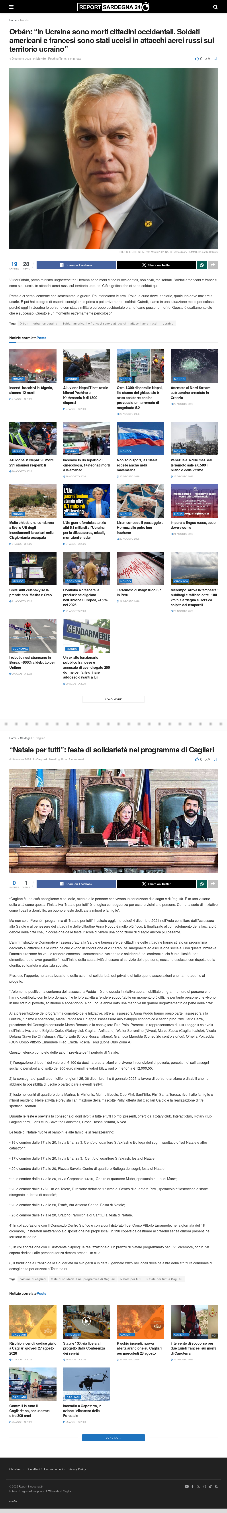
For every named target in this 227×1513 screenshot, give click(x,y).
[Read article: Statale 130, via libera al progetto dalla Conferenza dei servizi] (86, 1322)
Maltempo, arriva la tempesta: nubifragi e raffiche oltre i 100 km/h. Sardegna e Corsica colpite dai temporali (194, 597)
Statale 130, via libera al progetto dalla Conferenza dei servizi (84, 1348)
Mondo (24, 20)
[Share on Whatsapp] (202, 265)
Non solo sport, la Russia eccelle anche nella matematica (137, 464)
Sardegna (26, 738)
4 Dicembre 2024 (20, 58)
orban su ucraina (45, 323)
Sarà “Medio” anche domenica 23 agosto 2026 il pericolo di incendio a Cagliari (139, 1475)
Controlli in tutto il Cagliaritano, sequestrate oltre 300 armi (29, 1410)
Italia (178, 513)
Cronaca (181, 581)
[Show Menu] (11, 6)
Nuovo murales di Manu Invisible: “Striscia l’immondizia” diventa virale (139, 1410)
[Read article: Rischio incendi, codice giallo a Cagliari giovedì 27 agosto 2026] (33, 1322)
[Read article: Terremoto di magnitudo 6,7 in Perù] (140, 568)
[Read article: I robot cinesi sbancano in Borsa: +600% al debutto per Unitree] (33, 636)
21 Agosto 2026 (183, 533)
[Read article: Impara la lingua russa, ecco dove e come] (194, 501)
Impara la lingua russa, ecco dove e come (193, 525)
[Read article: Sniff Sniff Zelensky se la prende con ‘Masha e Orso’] (33, 568)
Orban (24, 323)
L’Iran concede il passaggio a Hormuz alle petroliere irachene (140, 527)
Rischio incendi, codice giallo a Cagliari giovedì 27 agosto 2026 (32, 1348)
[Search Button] (215, 6)
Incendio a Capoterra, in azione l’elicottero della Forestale (82, 1410)
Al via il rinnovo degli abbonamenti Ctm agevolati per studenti (193, 1410)
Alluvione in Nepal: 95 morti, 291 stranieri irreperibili (31, 462)
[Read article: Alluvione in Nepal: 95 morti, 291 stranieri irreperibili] (33, 438)
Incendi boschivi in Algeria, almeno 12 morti (31, 390)
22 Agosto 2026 (129, 538)
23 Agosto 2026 (129, 1489)
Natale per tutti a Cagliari (164, 1279)
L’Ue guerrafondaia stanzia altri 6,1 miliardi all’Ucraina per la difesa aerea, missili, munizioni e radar (84, 530)
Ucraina (168, 323)
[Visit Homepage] (113, 6)
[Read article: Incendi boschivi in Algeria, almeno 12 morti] (33, 366)
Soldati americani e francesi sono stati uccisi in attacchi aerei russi (110, 323)
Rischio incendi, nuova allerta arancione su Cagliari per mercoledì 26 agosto (139, 1348)
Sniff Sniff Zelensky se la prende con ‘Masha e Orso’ (31, 592)
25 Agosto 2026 (129, 476)
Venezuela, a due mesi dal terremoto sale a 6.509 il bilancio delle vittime (191, 464)
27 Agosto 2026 (21, 399)
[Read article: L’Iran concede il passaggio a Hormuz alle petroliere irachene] (140, 501)
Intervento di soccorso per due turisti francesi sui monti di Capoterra (193, 1348)
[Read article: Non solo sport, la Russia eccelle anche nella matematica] (140, 438)
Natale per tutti (130, 1279)
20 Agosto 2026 (183, 611)
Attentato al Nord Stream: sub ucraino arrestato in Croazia (191, 392)
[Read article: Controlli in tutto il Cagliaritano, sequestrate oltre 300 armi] (33, 1384)
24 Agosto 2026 (21, 543)
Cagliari (40, 738)
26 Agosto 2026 (183, 403)
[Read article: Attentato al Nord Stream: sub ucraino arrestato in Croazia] (194, 366)
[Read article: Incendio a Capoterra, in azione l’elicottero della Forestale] (86, 1384)
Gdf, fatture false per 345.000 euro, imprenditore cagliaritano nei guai (193, 1473)
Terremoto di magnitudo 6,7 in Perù (139, 592)
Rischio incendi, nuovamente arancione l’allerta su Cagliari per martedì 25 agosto (32, 1473)
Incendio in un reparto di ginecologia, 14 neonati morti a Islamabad (86, 464)
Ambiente (127, 1397)
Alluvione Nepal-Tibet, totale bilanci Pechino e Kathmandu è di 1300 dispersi (85, 395)
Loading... (113, 1505)
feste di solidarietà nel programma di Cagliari (83, 1279)
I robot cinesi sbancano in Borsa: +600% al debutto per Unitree (32, 662)
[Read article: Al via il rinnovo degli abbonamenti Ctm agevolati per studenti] (194, 1384)
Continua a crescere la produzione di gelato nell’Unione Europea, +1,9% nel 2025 (85, 597)
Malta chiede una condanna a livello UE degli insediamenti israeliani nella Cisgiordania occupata (31, 530)
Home (13, 20)
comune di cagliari (33, 1279)
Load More (113, 699)
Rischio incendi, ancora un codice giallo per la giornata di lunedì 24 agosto (85, 1473)
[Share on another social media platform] (213, 265)
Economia (74, 581)
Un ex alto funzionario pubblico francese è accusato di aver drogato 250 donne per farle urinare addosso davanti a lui (86, 667)
